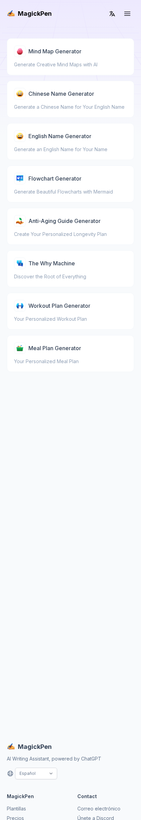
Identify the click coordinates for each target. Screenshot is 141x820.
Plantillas (16, 808)
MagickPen (35, 13)
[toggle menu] (127, 14)
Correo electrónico (98, 808)
